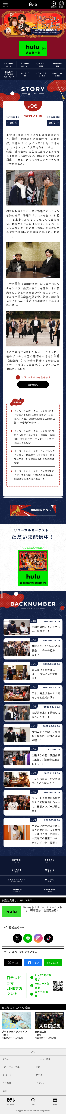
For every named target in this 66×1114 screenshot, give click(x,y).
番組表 (55, 1104)
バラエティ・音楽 (11, 1067)
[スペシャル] (57, 74)
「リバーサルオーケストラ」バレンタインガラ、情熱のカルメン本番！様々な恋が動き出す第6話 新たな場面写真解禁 (34, 456)
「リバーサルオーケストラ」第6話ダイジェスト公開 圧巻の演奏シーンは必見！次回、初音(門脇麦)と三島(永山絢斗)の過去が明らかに (34, 416)
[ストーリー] (25, 64)
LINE (27, 938)
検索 (33, 1104)
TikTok (48, 938)
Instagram (38, 938)
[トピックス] (41, 74)
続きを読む (33, 384)
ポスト (15, 962)
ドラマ (6, 1059)
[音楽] (25, 74)
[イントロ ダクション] (9, 64)
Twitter (17, 938)
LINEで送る (53, 962)
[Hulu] (33, 48)
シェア (35, 962)
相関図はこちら (33, 510)
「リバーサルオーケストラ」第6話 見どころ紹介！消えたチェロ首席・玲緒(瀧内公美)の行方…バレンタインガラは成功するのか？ (34, 436)
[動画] (57, 64)
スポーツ (7, 1075)
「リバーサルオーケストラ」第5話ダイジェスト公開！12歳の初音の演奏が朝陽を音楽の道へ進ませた (34, 475)
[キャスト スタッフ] (9, 74)
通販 (5, 1091)
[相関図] (41, 64)
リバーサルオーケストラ (33, 24)
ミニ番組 (7, 1083)
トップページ (11, 1104)
